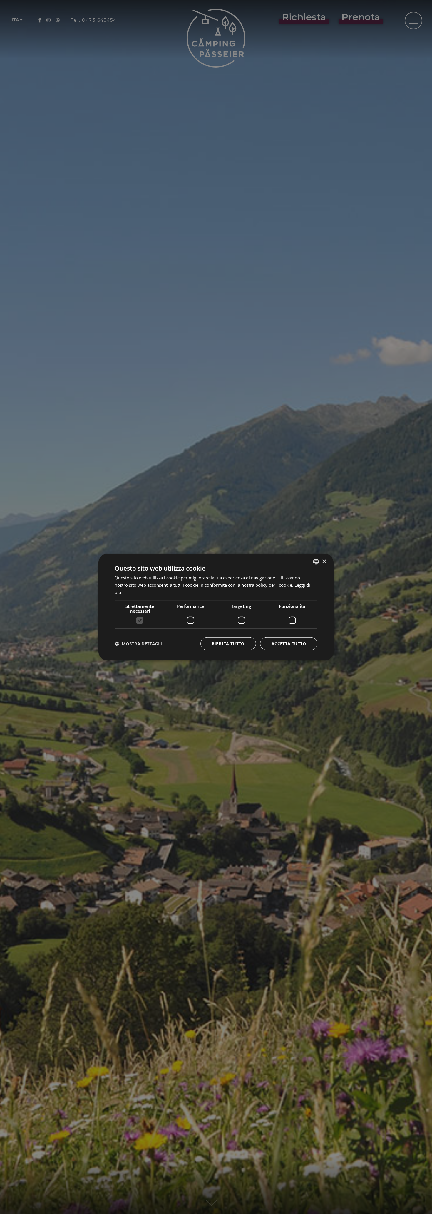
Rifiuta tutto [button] (228, 643)
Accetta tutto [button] (289, 643)
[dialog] (216, 607)
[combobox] (316, 562)
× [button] (324, 561)
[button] (138, 643)
